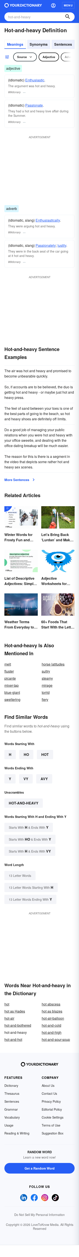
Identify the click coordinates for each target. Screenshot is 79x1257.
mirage (47, 685)
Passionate (34, 105)
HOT (45, 754)
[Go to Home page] (23, 5)
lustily (61, 245)
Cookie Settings (52, 1117)
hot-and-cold (51, 1025)
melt (7, 664)
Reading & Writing (16, 1133)
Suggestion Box (52, 1133)
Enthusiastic (34, 80)
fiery (45, 699)
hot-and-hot (13, 1039)
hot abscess (51, 1004)
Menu (68, 5)
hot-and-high (51, 1032)
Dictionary (11, 1085)
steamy (47, 678)
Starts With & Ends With (28, 827)
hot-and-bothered (17, 1025)
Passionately (46, 245)
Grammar (11, 1109)
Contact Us (49, 1093)
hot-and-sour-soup (56, 1039)
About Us (48, 1085)
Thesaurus (11, 1093)
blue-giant (12, 692)
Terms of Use (51, 1125)
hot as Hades (14, 1011)
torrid (46, 692)
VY (25, 778)
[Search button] (67, 17)
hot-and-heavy (23, 803)
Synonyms (39, 44)
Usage (8, 1125)
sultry (46, 671)
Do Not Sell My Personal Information (39, 1214)
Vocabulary (12, 1117)
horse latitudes (53, 664)
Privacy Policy (51, 1101)
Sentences (63, 44)
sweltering (12, 699)
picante (10, 678)
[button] (53, 5)
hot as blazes (52, 1011)
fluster (9, 671)
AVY (44, 778)
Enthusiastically (48, 220)
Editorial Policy (52, 1109)
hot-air (9, 1018)
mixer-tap (11, 685)
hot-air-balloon (53, 1018)
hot (6, 1004)
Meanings (15, 44)
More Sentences (16, 479)
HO (26, 754)
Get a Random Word (40, 1168)
